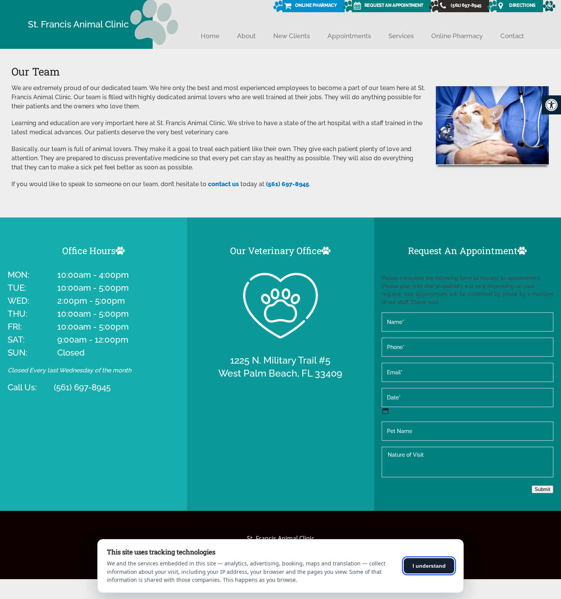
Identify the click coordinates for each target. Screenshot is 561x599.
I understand (429, 566)
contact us (223, 184)
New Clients (291, 36)
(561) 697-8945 (287, 184)
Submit (542, 489)
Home (210, 36)
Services (401, 36)
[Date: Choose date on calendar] (385, 411)
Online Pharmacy (457, 36)
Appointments (349, 36)
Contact (512, 36)
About (246, 36)
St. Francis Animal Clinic (78, 24)
